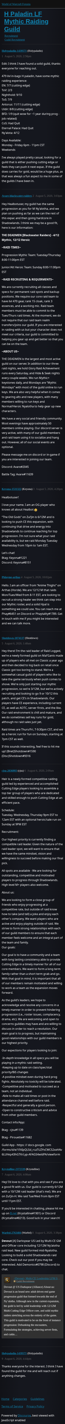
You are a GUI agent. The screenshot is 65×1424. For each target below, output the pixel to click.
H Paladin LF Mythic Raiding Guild (26, 21)
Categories (20, 1399)
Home (5, 1399)
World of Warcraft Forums (16, 4)
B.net (13, 1213)
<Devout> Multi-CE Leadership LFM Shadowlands (37, 1278)
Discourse (24, 1415)
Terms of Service (12, 1406)
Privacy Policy (35, 1406)
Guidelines (37, 1399)
